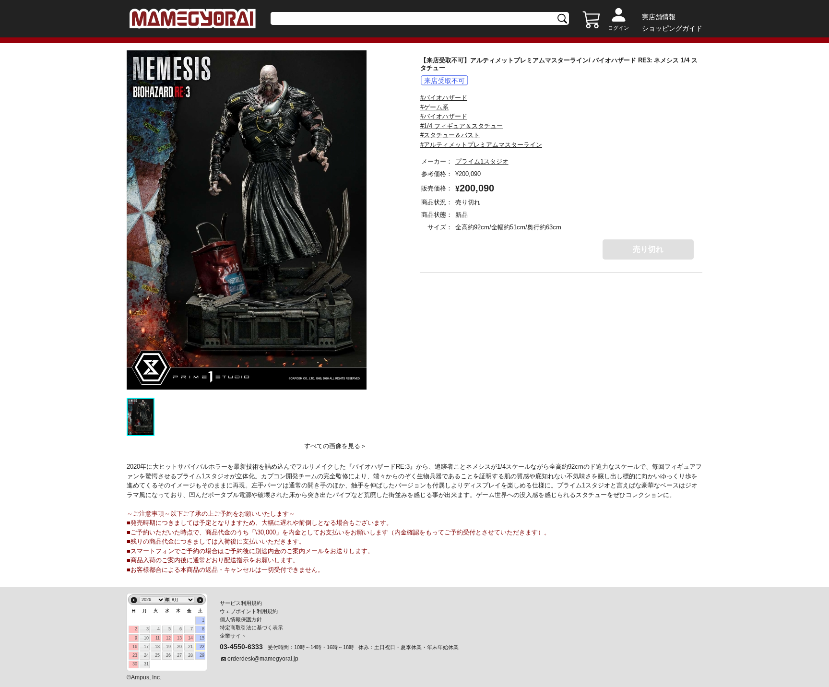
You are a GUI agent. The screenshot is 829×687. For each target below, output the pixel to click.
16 (134, 646)
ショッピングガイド (672, 28)
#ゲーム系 (434, 107)
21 (190, 646)
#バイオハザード (443, 97)
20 (179, 646)
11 (157, 638)
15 (202, 638)
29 (202, 655)
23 (134, 655)
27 (179, 655)
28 (190, 655)
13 (179, 638)
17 (146, 646)
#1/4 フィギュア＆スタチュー (461, 126)
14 (190, 638)
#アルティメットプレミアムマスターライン (481, 144)
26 (168, 655)
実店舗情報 (658, 17)
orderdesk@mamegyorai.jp (262, 658)
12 (168, 638)
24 (146, 655)
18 (157, 646)
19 (168, 646)
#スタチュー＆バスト (450, 135)
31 (146, 664)
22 (202, 646)
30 (134, 664)
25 (157, 655)
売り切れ (648, 249)
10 (146, 638)
